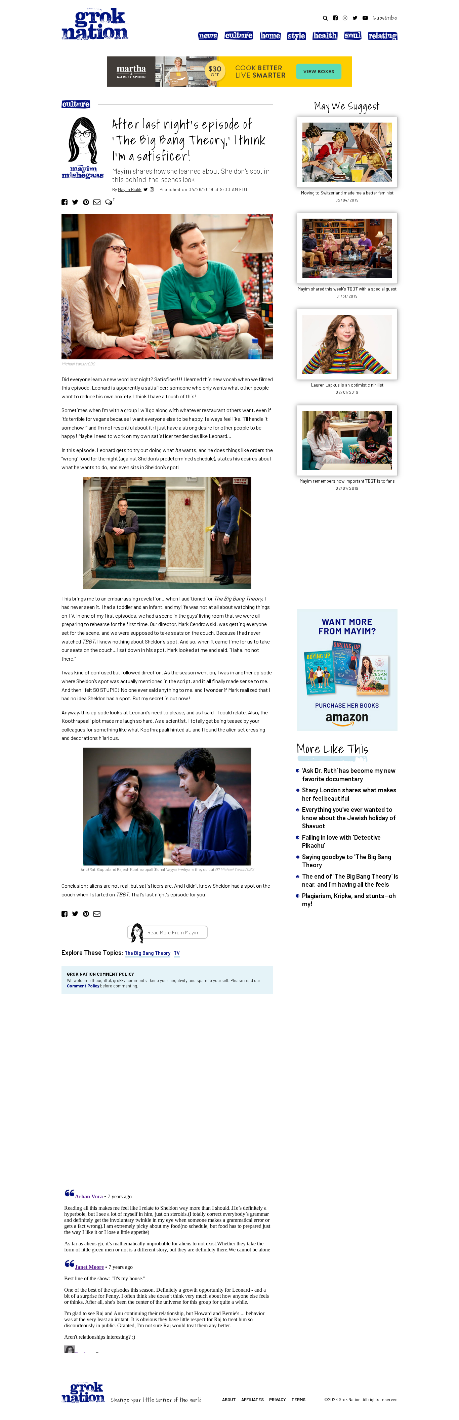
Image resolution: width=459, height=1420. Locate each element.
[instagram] (152, 189)
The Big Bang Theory (147, 953)
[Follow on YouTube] (365, 17)
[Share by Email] (96, 201)
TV (177, 953)
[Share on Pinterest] (86, 201)
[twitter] (145, 189)
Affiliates (252, 1399)
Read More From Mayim (173, 932)
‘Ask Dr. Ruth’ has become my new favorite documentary (348, 774)
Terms (298, 1399)
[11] (108, 201)
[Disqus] (167, 1089)
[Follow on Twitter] (355, 17)
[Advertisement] (347, 554)
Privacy (277, 1399)
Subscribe (385, 17)
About (229, 1399)
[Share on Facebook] (64, 201)
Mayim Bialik (129, 189)
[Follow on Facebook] (335, 17)
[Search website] (325, 17)
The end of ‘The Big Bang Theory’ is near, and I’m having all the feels (350, 880)
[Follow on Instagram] (345, 17)
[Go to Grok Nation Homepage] (95, 24)
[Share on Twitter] (75, 201)
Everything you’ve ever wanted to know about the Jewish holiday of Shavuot (349, 817)
